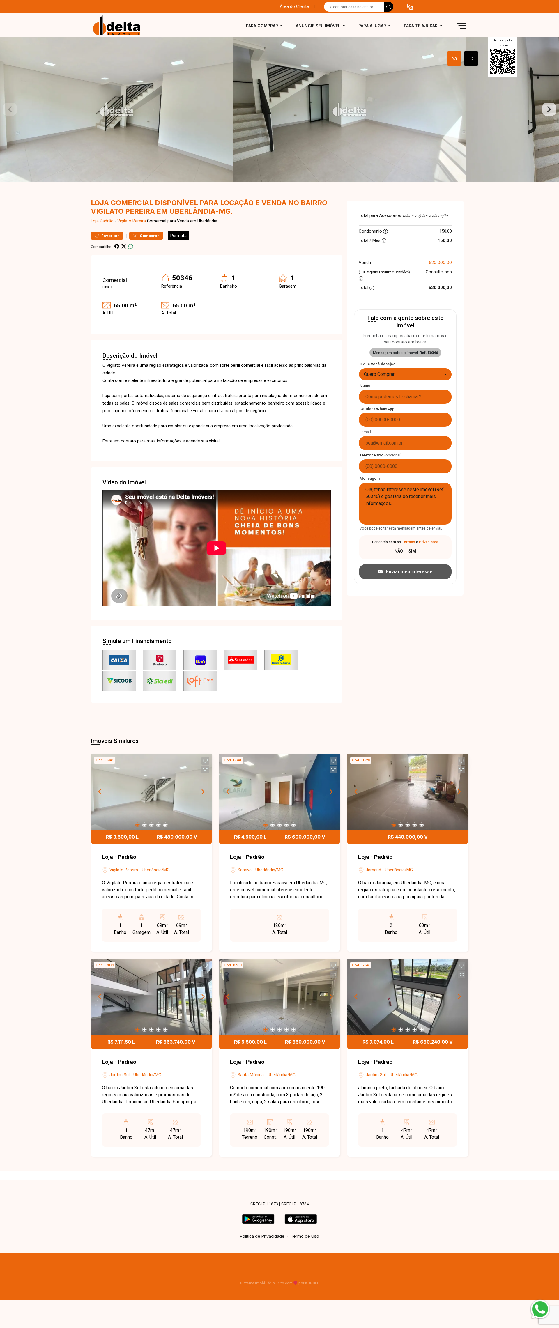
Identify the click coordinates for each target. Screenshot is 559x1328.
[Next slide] (549, 109)
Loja (95, 221)
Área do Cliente (294, 6)
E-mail (365, 432)
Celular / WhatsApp (377, 409)
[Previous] (100, 791)
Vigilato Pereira (131, 221)
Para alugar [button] (372, 25)
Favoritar (109, 235)
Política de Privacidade (262, 1236)
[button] (410, 7)
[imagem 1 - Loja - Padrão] (151, 792)
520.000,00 (440, 262)
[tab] (454, 58)
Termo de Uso (305, 1236)
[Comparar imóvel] (205, 769)
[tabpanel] (279, 109)
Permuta (178, 235)
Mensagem (370, 478)
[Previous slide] (10, 109)
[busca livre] (388, 7)
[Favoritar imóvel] (205, 761)
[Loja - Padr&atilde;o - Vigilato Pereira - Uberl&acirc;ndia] (120, 25)
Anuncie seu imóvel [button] (319, 25)
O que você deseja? (377, 364)
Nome (365, 385)
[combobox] (405, 374)
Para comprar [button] (262, 25)
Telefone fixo (381, 455)
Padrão (107, 221)
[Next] (202, 791)
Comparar (149, 235)
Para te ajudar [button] (421, 25)
